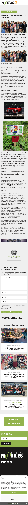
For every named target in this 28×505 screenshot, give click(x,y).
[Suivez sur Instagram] (8, 462)
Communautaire (16, 345)
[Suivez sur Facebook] (2, 462)
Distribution (15, 424)
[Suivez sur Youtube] (5, 462)
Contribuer (15, 419)
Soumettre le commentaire (11, 312)
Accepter (14, 492)
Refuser (14, 496)
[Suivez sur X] (11, 462)
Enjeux (22, 400)
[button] (26, 478)
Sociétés (7, 7)
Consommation (16, 372)
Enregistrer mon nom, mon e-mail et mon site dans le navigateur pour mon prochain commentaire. (13, 306)
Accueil (2, 7)
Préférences (14, 499)
